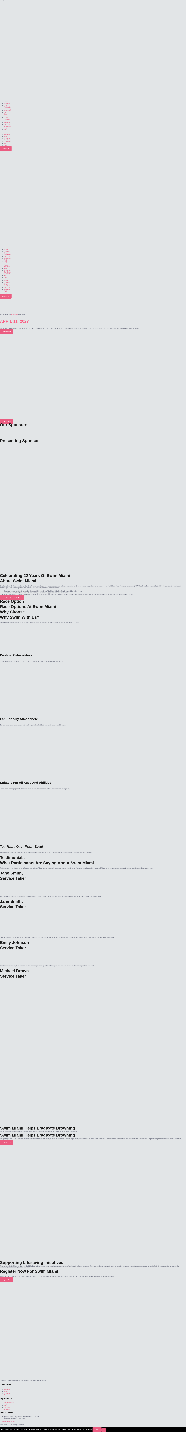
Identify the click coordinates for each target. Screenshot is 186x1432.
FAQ (5, 112)
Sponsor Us (7, 110)
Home (6, 102)
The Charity (7, 109)
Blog (5, 114)
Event (5, 105)
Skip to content (4, 1)
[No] (104, 1430)
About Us (7, 103)
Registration (7, 107)
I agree (97, 1429)
